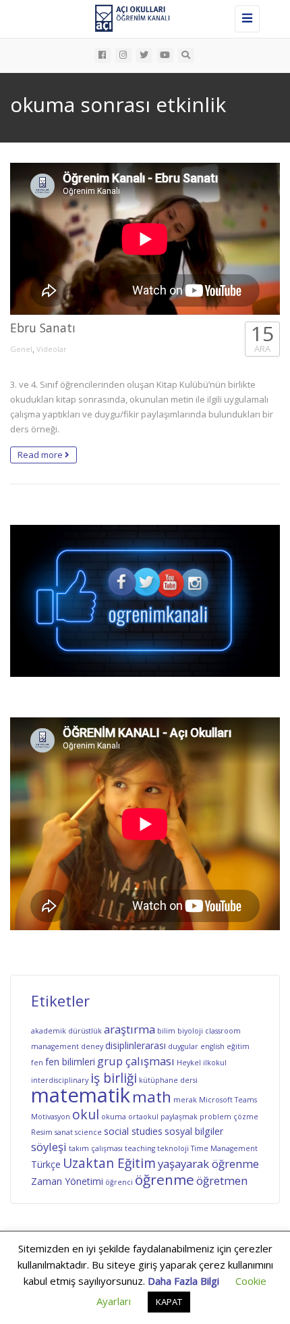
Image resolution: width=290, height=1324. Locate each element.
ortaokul (143, 1116)
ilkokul (215, 1062)
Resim (42, 1132)
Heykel (189, 1062)
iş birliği (113, 1078)
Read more (41, 455)
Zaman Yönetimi (67, 1181)
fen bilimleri (70, 1061)
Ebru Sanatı (43, 328)
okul (85, 1114)
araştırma (129, 1029)
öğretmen (222, 1180)
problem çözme (229, 1116)
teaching (140, 1148)
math (151, 1096)
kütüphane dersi (168, 1080)
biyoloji (190, 1031)
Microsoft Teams (228, 1099)
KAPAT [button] (169, 1302)
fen (37, 1062)
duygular (183, 1046)
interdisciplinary (59, 1080)
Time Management (224, 1148)
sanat (64, 1132)
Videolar (51, 349)
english (212, 1046)
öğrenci (119, 1182)
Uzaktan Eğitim (109, 1163)
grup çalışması (136, 1061)
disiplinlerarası (135, 1045)
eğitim (238, 1046)
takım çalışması (96, 1148)
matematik (80, 1095)
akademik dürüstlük (66, 1031)
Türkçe (46, 1164)
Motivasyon (50, 1116)
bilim (166, 1031)
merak (185, 1099)
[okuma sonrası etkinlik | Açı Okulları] (141, 17)
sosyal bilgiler (194, 1131)
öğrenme (164, 1179)
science (88, 1132)
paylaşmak (179, 1116)
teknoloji (173, 1148)
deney (92, 1046)
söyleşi (49, 1146)
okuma (113, 1116)
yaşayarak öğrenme (208, 1163)
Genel (21, 349)
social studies (133, 1131)
